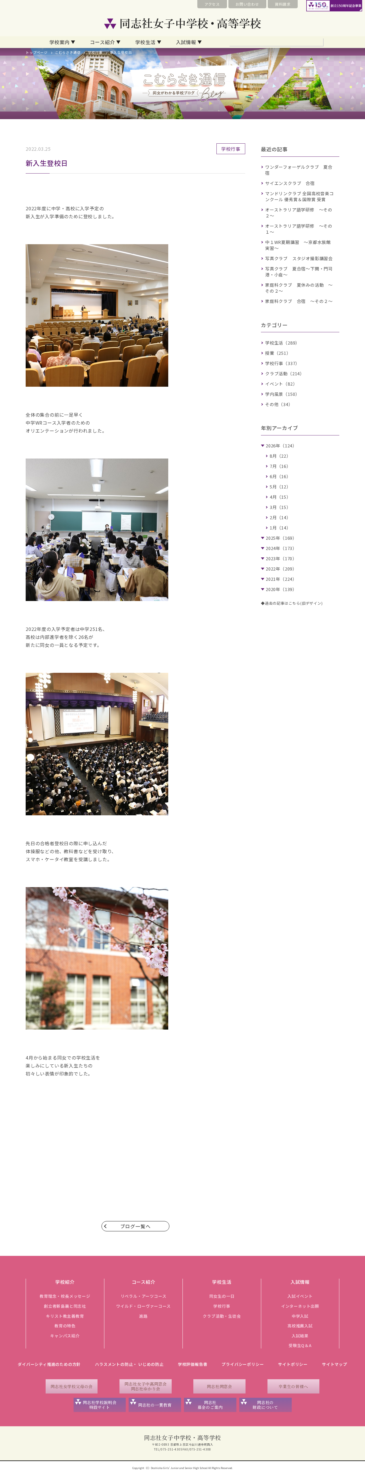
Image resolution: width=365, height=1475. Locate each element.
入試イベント (300, 1296)
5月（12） (280, 487)
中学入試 (300, 1316)
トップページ (37, 52)
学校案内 (59, 42)
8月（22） (280, 456)
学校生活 (145, 42)
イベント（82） (281, 384)
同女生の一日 (222, 1296)
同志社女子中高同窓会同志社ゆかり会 (145, 1386)
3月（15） (280, 507)
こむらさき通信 (68, 52)
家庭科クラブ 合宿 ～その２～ (299, 301)
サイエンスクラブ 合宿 (290, 183)
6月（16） (280, 476)
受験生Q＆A (300, 1345)
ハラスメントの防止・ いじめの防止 (129, 1364)
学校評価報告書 (193, 1364)
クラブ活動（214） (284, 373)
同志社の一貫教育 (155, 1405)
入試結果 (300, 1335)
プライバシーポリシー (243, 1364)
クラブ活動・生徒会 (222, 1316)
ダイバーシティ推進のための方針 (49, 1364)
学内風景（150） (282, 394)
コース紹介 (102, 42)
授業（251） (278, 353)
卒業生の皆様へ (293, 1386)
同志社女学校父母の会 (71, 1386)
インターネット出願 (300, 1306)
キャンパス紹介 (65, 1335)
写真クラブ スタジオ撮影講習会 (299, 258)
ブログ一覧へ (135, 1226)
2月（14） (280, 517)
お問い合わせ (247, 4)
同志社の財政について (265, 1404)
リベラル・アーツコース (144, 1296)
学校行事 (95, 52)
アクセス (212, 4)
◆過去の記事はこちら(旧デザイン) (292, 603)
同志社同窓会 (219, 1386)
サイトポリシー (293, 1364)
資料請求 (283, 4)
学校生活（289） (282, 343)
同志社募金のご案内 (210, 1404)
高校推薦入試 (300, 1326)
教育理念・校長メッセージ (65, 1296)
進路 (143, 1316)
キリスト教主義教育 (65, 1316)
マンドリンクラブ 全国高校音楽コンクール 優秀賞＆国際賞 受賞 (299, 196)
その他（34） (279, 404)
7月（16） (280, 466)
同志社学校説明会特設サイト (99, 1404)
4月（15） (280, 497)
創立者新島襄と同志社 (65, 1306)
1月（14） (280, 528)
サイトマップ (334, 1364)
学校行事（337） (282, 363)
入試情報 (186, 42)
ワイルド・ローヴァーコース (143, 1306)
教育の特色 (65, 1326)
